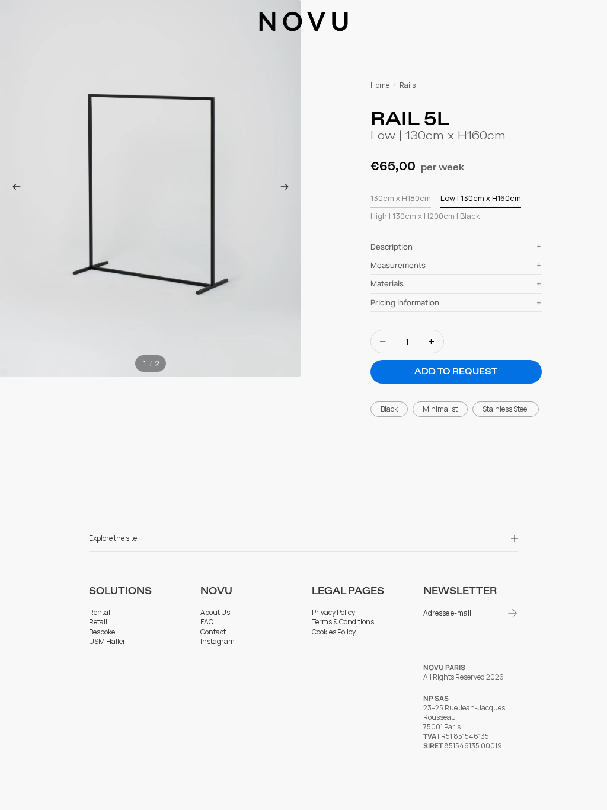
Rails (408, 85)
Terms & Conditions (343, 622)
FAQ (206, 622)
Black (389, 409)
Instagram (217, 641)
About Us (215, 612)
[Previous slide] (13, 189)
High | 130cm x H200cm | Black (425, 216)
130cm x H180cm (400, 198)
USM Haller (107, 641)
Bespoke (102, 632)
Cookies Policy (334, 632)
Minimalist (440, 409)
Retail (98, 622)
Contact (213, 632)
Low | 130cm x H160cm (480, 198)
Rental (99, 612)
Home (379, 85)
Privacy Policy (333, 612)
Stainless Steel (506, 409)
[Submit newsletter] (512, 613)
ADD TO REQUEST (455, 371)
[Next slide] (288, 189)
